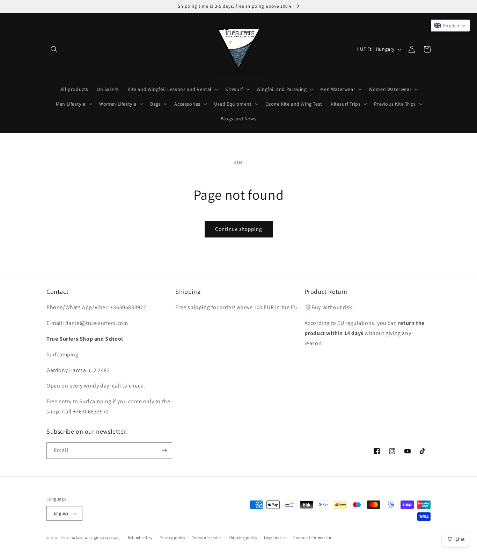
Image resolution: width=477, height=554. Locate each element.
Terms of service (206, 537)
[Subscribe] (164, 450)
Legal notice (275, 537)
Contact (57, 291)
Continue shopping (238, 229)
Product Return (325, 291)
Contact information (312, 537)
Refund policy (140, 537)
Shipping (187, 291)
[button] (54, 49)
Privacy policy (172, 537)
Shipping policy (242, 537)
